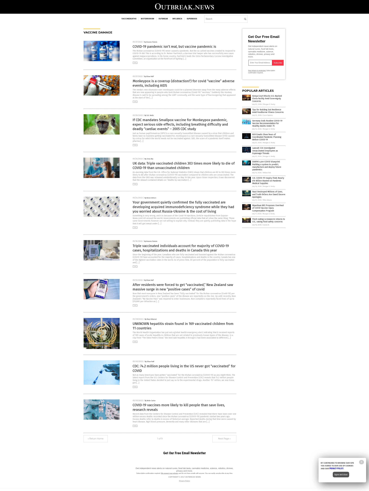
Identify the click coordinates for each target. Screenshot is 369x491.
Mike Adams (267, 200)
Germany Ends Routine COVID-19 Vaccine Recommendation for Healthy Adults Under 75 (267, 123)
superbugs (192, 19)
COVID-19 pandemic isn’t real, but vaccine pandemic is (174, 47)
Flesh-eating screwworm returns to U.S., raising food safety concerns (268, 220)
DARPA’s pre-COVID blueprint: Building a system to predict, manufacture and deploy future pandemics (266, 165)
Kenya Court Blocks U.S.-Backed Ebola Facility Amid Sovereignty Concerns (267, 98)
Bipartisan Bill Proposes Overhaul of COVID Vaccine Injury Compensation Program (268, 208)
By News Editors (150, 198)
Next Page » (224, 438)
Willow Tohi (267, 173)
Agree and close (341, 474)
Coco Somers (268, 115)
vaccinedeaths (129, 19)
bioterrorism (147, 19)
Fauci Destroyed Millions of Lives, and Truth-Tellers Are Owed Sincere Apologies (268, 194)
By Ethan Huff (149, 76)
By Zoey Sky (149, 159)
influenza (177, 19)
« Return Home (95, 438)
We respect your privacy (169, 473)
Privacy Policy (184, 481)
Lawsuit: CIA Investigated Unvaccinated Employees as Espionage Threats (265, 150)
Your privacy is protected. (257, 70)
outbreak (163, 19)
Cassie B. (266, 225)
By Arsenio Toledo (150, 42)
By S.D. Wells (149, 115)
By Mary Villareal (151, 319)
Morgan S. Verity (269, 104)
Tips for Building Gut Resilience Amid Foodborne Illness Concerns (268, 110)
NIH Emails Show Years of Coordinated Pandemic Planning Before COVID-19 (266, 137)
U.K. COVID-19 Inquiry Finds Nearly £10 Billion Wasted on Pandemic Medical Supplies (268, 180)
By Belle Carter (150, 401)
